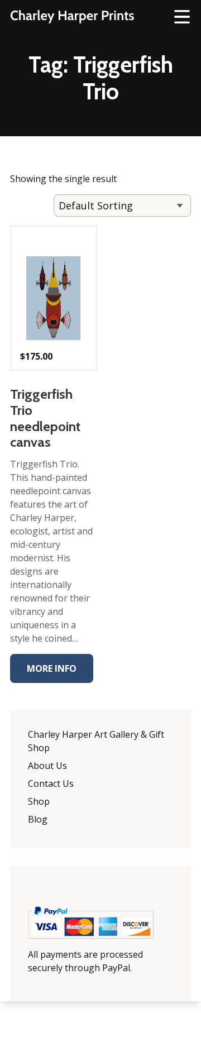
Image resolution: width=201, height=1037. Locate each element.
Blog (37, 819)
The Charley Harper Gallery (72, 17)
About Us (47, 765)
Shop (39, 801)
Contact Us (51, 783)
